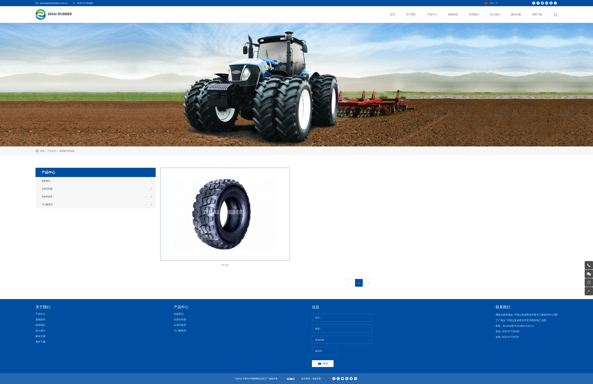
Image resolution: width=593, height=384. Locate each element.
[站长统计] (291, 378)
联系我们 (474, 14)
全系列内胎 (47, 189)
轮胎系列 (46, 181)
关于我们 (411, 14)
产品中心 (432, 14)
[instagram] (555, 3)
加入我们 (495, 14)
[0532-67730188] (589, 265)
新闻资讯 (453, 14)
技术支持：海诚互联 (311, 378)
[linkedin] (547, 3)
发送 (325, 363)
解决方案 (516, 14)
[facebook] (534, 3)
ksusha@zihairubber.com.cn (53, 3)
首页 (392, 14)
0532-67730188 (85, 3)
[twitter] (542, 3)
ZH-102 (225, 265)
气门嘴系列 (47, 204)
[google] (538, 3)
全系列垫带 (47, 196)
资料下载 (537, 14)
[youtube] (551, 3)
